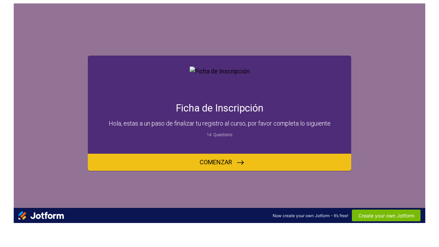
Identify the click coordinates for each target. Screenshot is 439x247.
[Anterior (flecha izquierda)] (7, 242)
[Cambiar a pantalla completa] (22, 232)
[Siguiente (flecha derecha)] (22, 242)
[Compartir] (37, 232)
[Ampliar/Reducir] (7, 232)
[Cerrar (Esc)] (52, 232)
